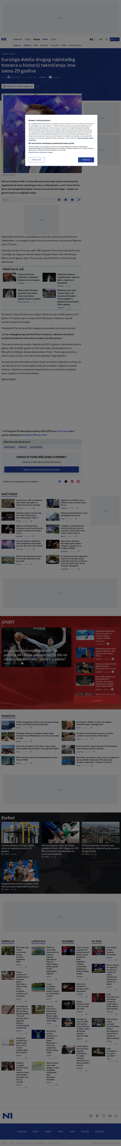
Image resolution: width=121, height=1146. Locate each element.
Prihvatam (86, 160)
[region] (61, 140)
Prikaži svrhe (36, 160)
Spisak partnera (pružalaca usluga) (41, 152)
